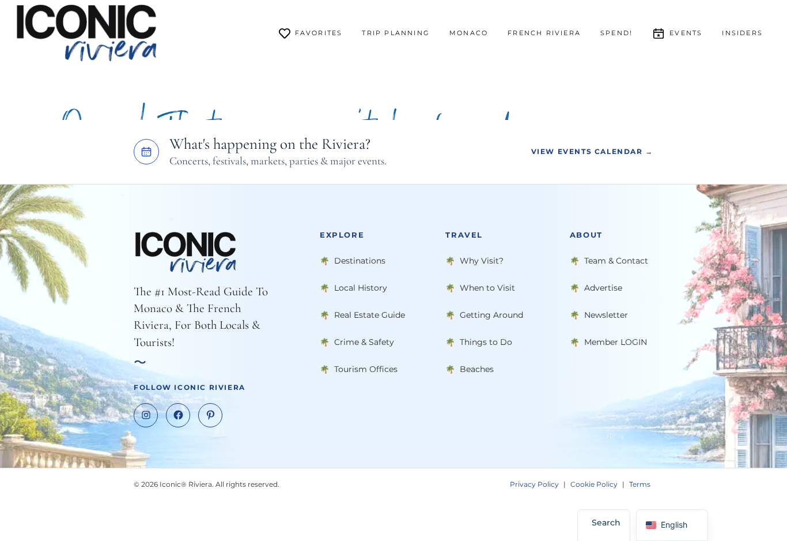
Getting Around (491, 314)
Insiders (742, 33)
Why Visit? (482, 260)
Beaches (477, 368)
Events (685, 33)
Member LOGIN (615, 341)
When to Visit (487, 287)
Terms (639, 483)
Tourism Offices (366, 368)
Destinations (359, 260)
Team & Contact (616, 260)
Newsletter (606, 314)
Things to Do (486, 341)
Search (606, 522)
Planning (396, 33)
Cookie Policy (594, 483)
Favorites (319, 33)
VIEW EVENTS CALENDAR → (592, 151)
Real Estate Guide (369, 314)
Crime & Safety (364, 341)
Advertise (603, 287)
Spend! (616, 33)
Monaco (468, 33)
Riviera (544, 33)
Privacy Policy (534, 483)
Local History (360, 287)
